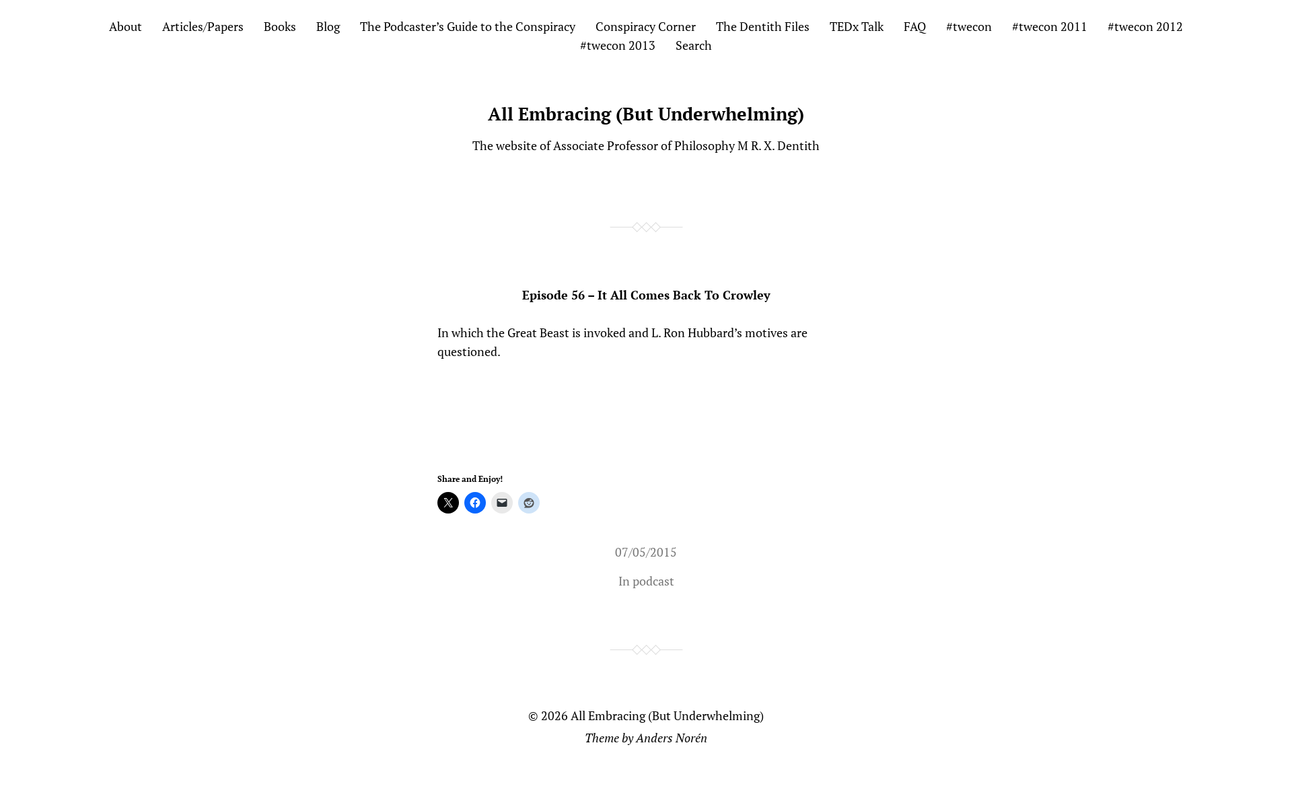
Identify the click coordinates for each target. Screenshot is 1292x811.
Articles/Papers (203, 26)
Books (280, 26)
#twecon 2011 (1049, 26)
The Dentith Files (763, 26)
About (125, 26)
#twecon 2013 (617, 45)
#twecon (969, 26)
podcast (653, 581)
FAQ (915, 26)
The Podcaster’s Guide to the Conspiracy (467, 26)
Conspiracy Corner (646, 26)
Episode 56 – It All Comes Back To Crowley (646, 295)
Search (694, 45)
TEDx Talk (857, 26)
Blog (328, 26)
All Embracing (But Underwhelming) (646, 114)
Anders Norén (671, 738)
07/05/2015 (646, 552)
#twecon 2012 (1145, 26)
